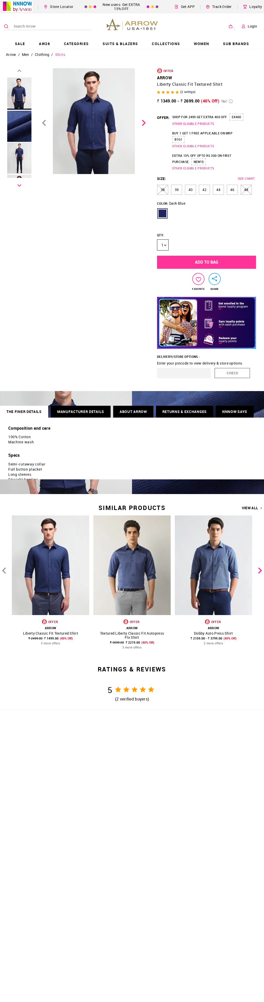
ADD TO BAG (206, 262)
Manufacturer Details (80, 411)
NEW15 (199, 162)
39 (177, 189)
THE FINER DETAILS (24, 411)
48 (246, 189)
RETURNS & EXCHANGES (184, 411)
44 (218, 189)
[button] (162, 213)
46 (232, 189)
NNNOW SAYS (234, 411)
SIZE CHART (246, 178)
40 (190, 189)
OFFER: (163, 117)
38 (163, 189)
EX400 (236, 117)
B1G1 (178, 139)
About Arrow (133, 411)
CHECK (232, 372)
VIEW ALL (250, 508)
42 (204, 189)
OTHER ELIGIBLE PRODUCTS (193, 124)
